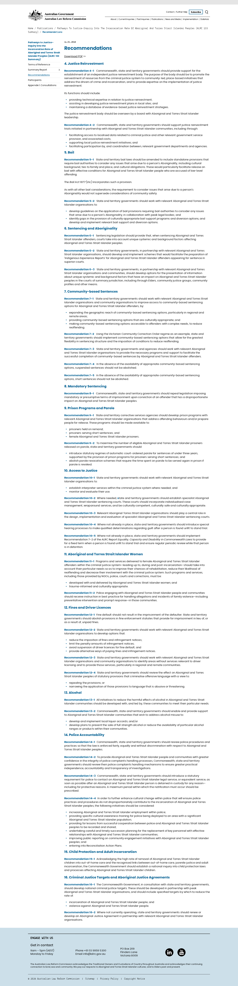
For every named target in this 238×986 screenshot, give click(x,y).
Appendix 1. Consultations (42, 85)
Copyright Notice (134, 978)
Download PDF (73, 56)
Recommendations (39, 75)
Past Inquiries (143, 19)
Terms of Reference (39, 65)
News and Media (173, 19)
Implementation (190, 19)
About (113, 19)
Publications (157, 19)
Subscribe (196, 12)
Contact (170, 12)
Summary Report (37, 70)
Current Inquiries (126, 19)
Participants (34, 80)
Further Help (181, 12)
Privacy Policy (109, 978)
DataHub (204, 19)
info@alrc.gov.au (94, 954)
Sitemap (89, 978)
